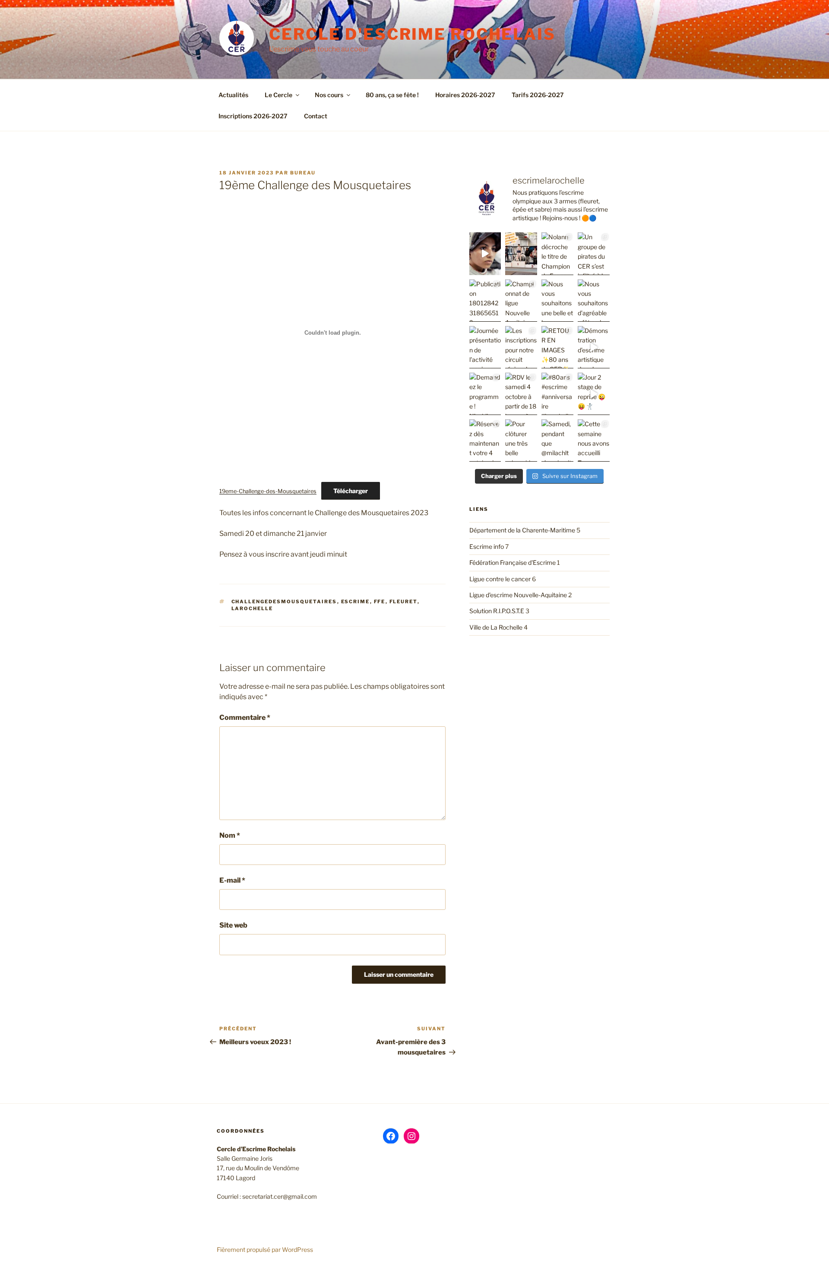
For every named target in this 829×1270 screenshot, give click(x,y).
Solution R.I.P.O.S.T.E (496, 610)
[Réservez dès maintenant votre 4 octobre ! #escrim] (485, 440)
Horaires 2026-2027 (465, 94)
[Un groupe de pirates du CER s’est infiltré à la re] (594, 253)
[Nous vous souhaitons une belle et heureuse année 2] (557, 300)
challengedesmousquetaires (284, 602)
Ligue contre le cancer (500, 579)
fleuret (403, 602)
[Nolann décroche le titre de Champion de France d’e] (557, 253)
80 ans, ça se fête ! (392, 94)
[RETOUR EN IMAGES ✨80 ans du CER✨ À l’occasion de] (557, 347)
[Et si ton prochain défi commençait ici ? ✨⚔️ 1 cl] (485, 253)
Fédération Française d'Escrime (512, 562)
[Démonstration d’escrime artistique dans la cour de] (594, 347)
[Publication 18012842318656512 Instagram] (485, 300)
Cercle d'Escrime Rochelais (412, 34)
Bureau (303, 173)
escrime (355, 602)
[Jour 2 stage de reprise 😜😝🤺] (594, 394)
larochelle (252, 608)
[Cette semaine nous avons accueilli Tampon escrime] (594, 440)
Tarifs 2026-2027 (538, 94)
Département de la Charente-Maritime (522, 530)
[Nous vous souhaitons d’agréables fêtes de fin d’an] (594, 300)
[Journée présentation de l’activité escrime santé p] (485, 347)
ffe (380, 602)
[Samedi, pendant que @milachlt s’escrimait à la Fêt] (557, 440)
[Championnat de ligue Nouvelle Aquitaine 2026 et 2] (521, 300)
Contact (315, 116)
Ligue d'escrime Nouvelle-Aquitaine (518, 595)
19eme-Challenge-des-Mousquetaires (267, 491)
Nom (229, 835)
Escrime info (486, 546)
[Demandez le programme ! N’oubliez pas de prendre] (485, 394)
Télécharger (350, 490)
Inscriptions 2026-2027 (253, 116)
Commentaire (244, 717)
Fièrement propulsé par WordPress (265, 1249)
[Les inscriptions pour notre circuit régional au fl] (521, 347)
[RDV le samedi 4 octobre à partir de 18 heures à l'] (521, 394)
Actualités (233, 94)
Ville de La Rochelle (495, 627)
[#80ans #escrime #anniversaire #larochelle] (557, 394)
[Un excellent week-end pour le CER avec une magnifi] (521, 253)
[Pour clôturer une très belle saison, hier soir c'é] (521, 440)
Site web (233, 925)
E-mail (232, 880)
